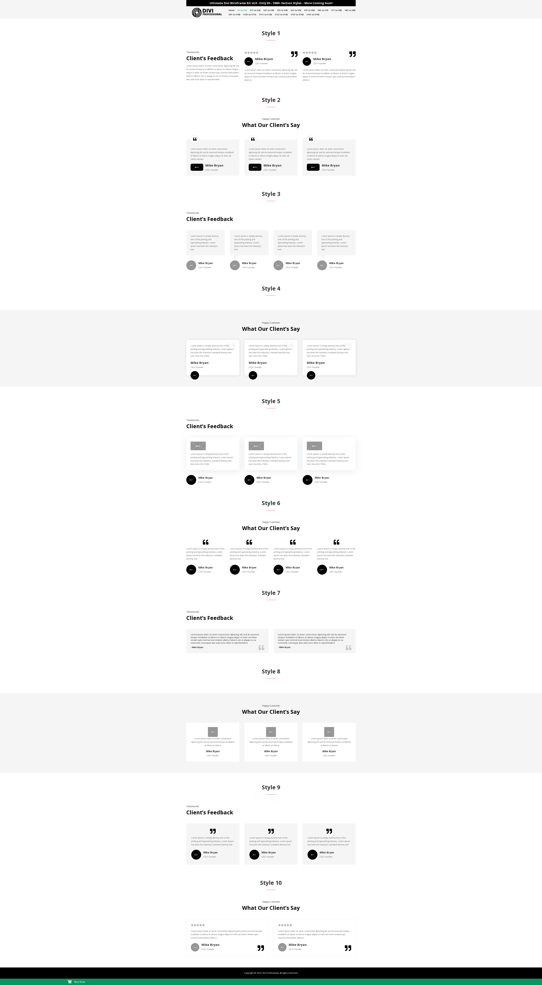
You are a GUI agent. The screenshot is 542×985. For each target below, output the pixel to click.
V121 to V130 (281, 15)
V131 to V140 (297, 15)
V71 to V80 (336, 10)
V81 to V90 (350, 10)
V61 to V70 (323, 10)
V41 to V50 (296, 10)
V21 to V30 (269, 10)
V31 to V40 (282, 10)
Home (231, 10)
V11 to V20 (255, 10)
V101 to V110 (249, 15)
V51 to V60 (309, 10)
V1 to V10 (242, 10)
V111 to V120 (265, 15)
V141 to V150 (313, 15)
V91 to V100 (234, 15)
